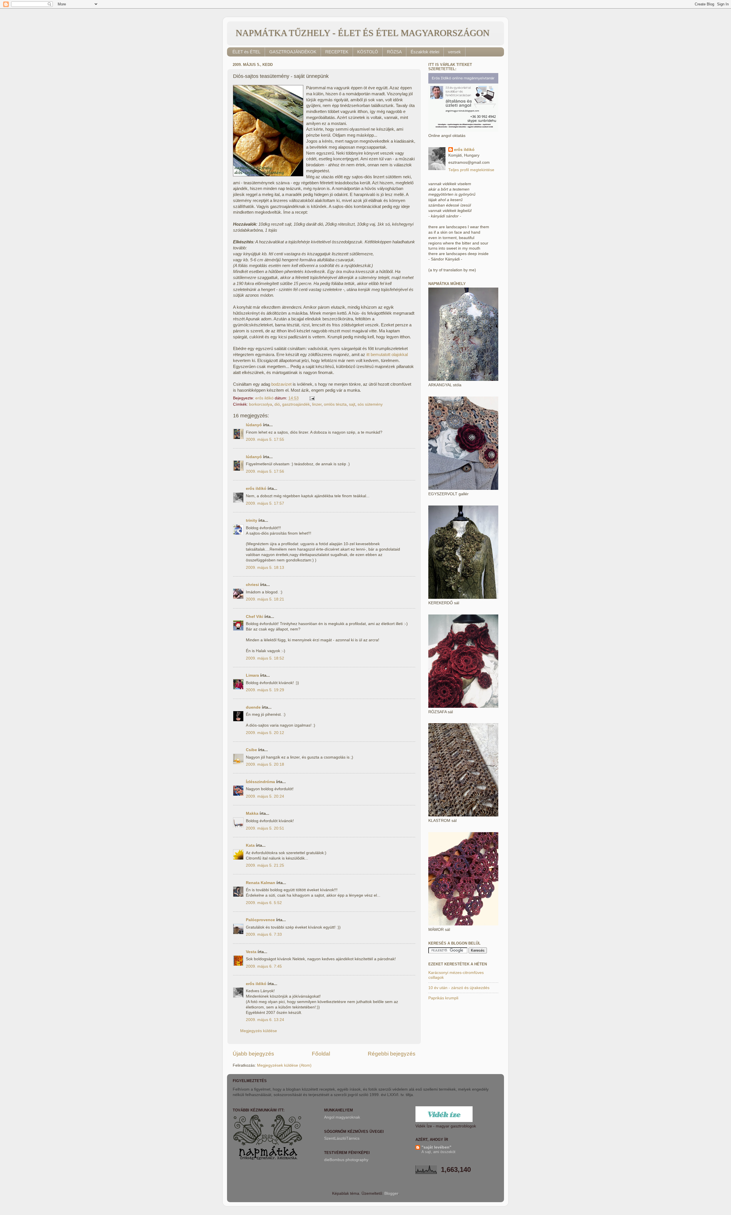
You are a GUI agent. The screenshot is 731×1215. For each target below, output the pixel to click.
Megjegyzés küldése (258, 1031)
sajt (352, 404)
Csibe (251, 750)
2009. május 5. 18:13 (265, 567)
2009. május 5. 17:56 (265, 471)
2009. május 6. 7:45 (264, 966)
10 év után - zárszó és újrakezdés (458, 988)
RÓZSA (394, 51)
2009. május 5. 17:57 (265, 503)
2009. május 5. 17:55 (265, 439)
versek (454, 51)
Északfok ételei (425, 51)
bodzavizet (281, 384)
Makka (252, 813)
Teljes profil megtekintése (471, 170)
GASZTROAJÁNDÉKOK (292, 51)
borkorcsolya (260, 404)
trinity (251, 520)
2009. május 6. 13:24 (265, 1020)
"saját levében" (436, 1147)
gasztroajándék (296, 404)
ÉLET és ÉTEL (246, 51)
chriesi (252, 585)
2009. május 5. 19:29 (265, 690)
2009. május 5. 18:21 (265, 599)
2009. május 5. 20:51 (265, 828)
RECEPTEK (336, 51)
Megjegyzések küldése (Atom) (284, 1065)
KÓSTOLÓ (367, 51)
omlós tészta (335, 404)
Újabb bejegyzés (253, 1054)
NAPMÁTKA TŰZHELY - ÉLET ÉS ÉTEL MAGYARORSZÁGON (362, 33)
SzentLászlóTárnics (342, 1138)
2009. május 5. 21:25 (265, 865)
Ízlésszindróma (260, 782)
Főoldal (321, 1054)
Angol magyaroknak (342, 1117)
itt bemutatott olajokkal (387, 354)
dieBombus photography (346, 1160)
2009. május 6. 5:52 (264, 903)
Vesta (251, 952)
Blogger (391, 1193)
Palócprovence (260, 920)
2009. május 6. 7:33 (264, 934)
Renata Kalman (260, 883)
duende (253, 707)
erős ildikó (256, 488)
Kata (250, 845)
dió (277, 404)
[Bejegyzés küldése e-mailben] (312, 398)
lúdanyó (254, 425)
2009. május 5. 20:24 (265, 796)
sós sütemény (370, 404)
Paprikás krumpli (443, 998)
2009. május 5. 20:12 (265, 733)
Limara (252, 675)
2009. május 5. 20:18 (265, 764)
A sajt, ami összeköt (438, 1152)
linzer (317, 404)
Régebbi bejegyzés (391, 1054)
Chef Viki (254, 616)
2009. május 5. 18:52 (265, 658)
